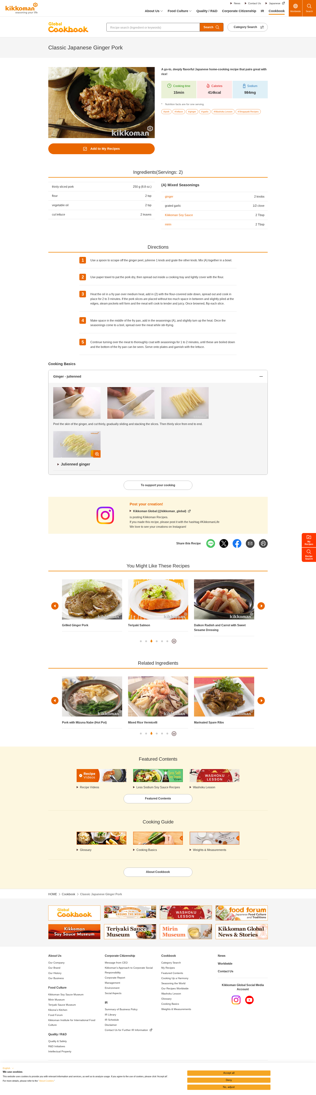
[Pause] (174, 641)
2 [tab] (146, 641)
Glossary (85, 849)
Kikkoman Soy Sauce (179, 215)
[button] (8, 1068)
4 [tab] (157, 641)
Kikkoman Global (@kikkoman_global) (159, 511)
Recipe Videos (89, 787)
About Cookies (46, 1081)
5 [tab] (162, 641)
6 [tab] (167, 641)
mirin (168, 224)
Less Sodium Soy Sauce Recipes (158, 787)
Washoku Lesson (204, 787)
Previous (55, 606)
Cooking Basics (146, 849)
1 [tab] (141, 641)
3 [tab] (151, 641)
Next (261, 606)
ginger (169, 196)
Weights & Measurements (209, 849)
